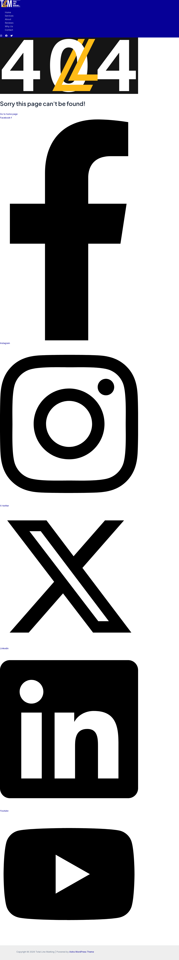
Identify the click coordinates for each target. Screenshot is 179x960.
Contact (9, 30)
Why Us (9, 26)
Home (8, 12)
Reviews (9, 23)
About (8, 19)
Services (9, 15)
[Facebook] (6, 36)
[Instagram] (1, 36)
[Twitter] (11, 36)
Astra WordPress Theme (81, 952)
